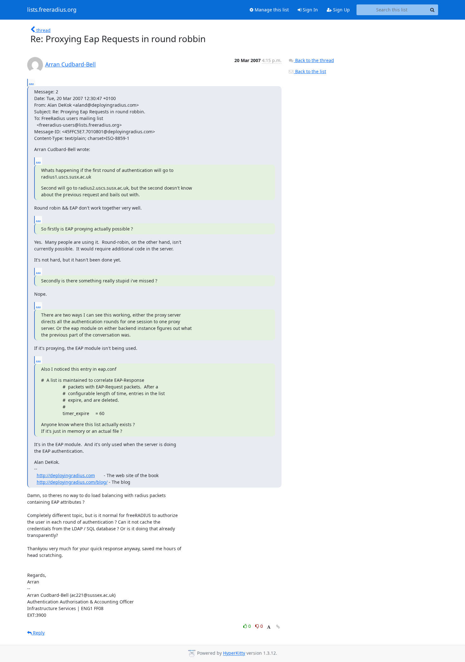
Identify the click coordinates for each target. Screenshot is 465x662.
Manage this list (271, 10)
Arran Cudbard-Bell (70, 64)
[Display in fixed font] (268, 627)
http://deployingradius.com (66, 475)
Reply (38, 633)
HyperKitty (234, 653)
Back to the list (310, 71)
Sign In (309, 10)
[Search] (432, 9)
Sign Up (341, 10)
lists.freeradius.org (52, 10)
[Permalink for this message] (278, 626)
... (31, 82)
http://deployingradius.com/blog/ (72, 482)
